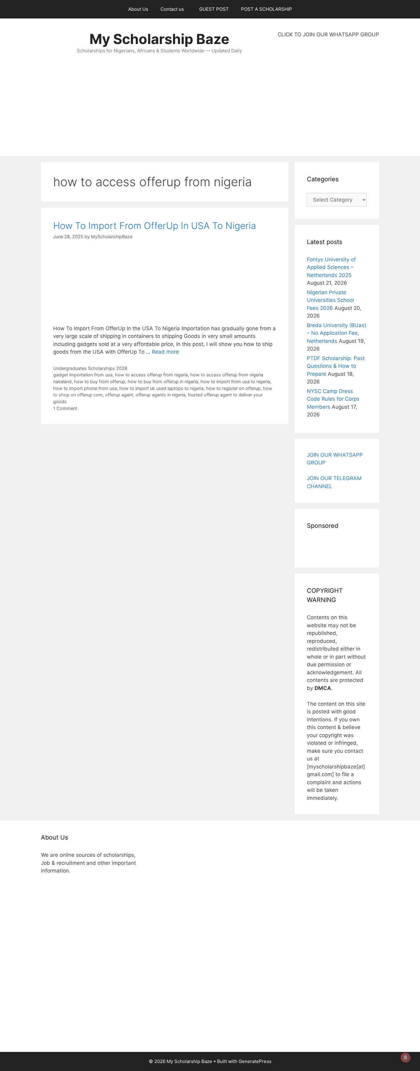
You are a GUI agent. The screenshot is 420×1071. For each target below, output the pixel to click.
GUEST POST (214, 9)
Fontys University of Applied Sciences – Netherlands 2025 (331, 267)
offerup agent (119, 394)
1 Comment (65, 408)
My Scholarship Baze (159, 38)
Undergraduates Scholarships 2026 (90, 368)
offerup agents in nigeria (160, 394)
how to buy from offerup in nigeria (163, 381)
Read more (165, 352)
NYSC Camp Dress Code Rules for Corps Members (333, 399)
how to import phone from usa (85, 388)
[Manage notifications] (405, 1057)
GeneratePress (255, 1061)
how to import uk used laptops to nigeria (161, 388)
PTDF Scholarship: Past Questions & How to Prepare (336, 366)
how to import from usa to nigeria (235, 381)
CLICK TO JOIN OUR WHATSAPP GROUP (328, 34)
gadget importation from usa (83, 374)
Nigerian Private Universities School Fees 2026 (330, 300)
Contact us (172, 9)
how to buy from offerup (99, 381)
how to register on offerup (233, 388)
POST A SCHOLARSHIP (266, 9)
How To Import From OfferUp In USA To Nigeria (154, 225)
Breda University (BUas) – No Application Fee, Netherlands (336, 333)
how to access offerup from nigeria (151, 374)
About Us (138, 9)
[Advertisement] (328, 97)
